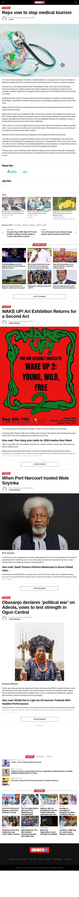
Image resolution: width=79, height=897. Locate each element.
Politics (33, 859)
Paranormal (58, 859)
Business (68, 859)
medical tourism (29, 225)
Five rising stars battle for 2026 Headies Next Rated (43, 440)
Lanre (11, 19)
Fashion (41, 859)
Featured (18, 225)
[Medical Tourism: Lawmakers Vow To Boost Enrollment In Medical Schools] (13, 203)
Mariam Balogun (15, 323)
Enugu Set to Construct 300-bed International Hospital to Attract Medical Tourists (62, 213)
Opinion (39, 225)
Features (11, 859)
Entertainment (22, 859)
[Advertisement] (39, 740)
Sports (48, 859)
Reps (45, 225)
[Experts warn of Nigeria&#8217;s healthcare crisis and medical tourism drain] (39, 203)
